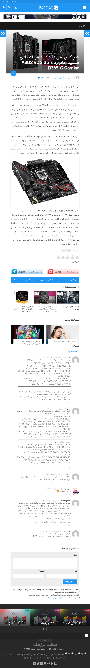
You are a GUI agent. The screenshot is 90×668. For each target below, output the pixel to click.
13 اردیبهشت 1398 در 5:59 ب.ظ (50, 489)
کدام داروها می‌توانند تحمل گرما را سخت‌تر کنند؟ (64, 342)
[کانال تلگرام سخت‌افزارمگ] (48, 663)
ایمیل (41, 571)
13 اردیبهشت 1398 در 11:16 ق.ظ (48, 500)
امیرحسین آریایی (64, 78)
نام (75, 571)
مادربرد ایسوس (66, 250)
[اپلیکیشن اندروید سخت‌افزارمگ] (52, 663)
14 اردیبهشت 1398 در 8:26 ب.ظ (54, 357)
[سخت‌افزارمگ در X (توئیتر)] (38, 663)
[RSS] (55, 663)
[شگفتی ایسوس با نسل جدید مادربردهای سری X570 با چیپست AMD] (45, 297)
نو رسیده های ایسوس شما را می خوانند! (69, 308)
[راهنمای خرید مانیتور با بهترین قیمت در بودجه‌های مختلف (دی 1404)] (75, 617)
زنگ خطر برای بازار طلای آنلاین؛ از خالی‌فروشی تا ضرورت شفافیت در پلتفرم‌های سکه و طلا (45, 281)
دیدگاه (72, 351)
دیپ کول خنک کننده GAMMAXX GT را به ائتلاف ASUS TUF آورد (23, 309)
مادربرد (82, 26)
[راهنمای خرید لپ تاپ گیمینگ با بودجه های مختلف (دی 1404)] (15, 617)
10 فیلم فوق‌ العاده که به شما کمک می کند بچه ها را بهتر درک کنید (27, 342)
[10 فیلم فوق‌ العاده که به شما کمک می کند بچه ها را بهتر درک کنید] (27, 334)
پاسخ (69, 402)
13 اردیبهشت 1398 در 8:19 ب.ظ (53, 474)
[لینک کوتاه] (39, 78)
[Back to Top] (45, 640)
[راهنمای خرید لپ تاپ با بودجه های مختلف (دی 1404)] (45, 617)
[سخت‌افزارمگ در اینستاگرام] (45, 663)
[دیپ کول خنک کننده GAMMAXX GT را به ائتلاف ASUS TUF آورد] (22, 297)
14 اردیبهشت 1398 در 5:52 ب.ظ (54, 409)
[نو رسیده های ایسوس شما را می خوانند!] (68, 297)
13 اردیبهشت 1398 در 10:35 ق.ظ (54, 531)
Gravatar (58, 598)
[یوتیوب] (63, 271)
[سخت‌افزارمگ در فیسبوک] (41, 663)
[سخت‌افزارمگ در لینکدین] (34, 663)
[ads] (45, 16)
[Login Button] (3, 7)
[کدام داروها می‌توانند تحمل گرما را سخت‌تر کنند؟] (62, 334)
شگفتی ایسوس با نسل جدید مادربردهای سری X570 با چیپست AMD (46, 309)
